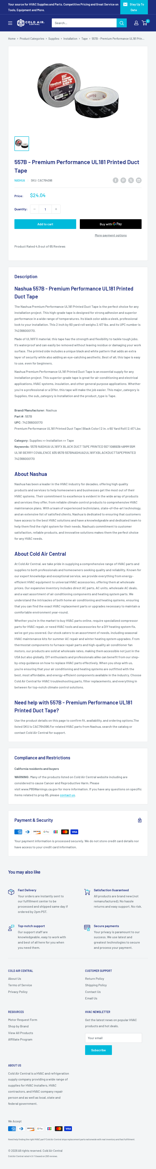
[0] (144, 22)
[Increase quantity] (56, 209)
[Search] (122, 22)
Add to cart (45, 224)
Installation (70, 38)
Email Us (91, 998)
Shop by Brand (18, 1026)
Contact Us (93, 992)
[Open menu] (10, 23)
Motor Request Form (22, 1020)
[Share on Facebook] (115, 180)
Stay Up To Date (137, 7)
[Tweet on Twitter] (131, 180)
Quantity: (21, 209)
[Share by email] (139, 180)
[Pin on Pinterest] (123, 180)
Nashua (19, 180)
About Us (14, 978)
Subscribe (98, 1050)
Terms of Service (20, 985)
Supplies (53, 38)
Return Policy (94, 978)
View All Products (20, 1033)
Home (12, 38)
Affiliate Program (20, 1039)
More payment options (111, 235)
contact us (67, 795)
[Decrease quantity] (34, 209)
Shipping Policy (96, 985)
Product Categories (32, 38)
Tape (84, 38)
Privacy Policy (18, 992)
